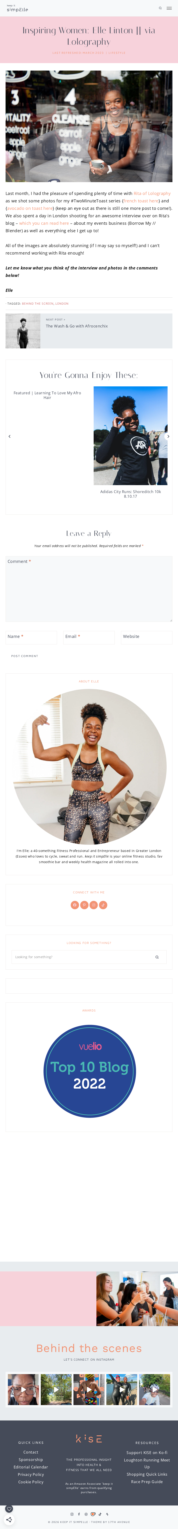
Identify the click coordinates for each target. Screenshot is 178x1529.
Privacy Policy (31, 1474)
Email (72, 636)
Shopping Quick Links (147, 1474)
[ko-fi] (93, 1514)
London (62, 304)
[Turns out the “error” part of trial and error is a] (56, 1389)
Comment (19, 561)
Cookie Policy (31, 1482)
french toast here (141, 201)
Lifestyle (117, 53)
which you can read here (44, 223)
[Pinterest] (86, 1514)
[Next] (168, 436)
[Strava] (107, 1514)
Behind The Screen (38, 304)
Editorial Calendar (31, 1467)
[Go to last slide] (10, 436)
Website (131, 636)
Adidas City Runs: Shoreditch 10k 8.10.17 (130, 494)
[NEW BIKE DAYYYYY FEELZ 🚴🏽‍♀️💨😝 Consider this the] (23, 1389)
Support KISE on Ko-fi (147, 1452)
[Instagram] (72, 1514)
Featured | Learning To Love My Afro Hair (47, 395)
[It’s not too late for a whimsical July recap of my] (121, 1389)
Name (15, 636)
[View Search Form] (160, 8)
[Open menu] (168, 8)
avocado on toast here (30, 208)
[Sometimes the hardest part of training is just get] (89, 1389)
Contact (30, 1452)
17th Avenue (119, 1522)
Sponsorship (31, 1459)
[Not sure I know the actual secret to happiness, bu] (154, 1389)
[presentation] (131, 435)
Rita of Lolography (152, 193)
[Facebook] (79, 1514)
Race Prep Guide (147, 1481)
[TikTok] (100, 1514)
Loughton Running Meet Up (147, 1463)
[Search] (157, 957)
